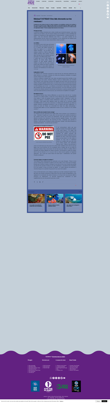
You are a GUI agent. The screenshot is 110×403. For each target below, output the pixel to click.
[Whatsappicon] (51, 378)
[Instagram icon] (56, 378)
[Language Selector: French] (80, 4)
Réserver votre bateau (74, 370)
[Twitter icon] (61, 378)
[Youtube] (108, 17)
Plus (75, 7)
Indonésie (70, 7)
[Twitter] (108, 14)
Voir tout (80, 191)
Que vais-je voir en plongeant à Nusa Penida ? (73, 206)
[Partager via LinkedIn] (40, 181)
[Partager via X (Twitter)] (37, 181)
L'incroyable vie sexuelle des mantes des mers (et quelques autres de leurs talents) (36, 206)
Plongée (47, 7)
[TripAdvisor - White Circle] (108, 11)
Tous (29, 7)
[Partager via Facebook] (34, 181)
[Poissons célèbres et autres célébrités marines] (55, 198)
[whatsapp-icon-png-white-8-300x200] (108, 2)
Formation (52, 7)
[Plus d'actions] (75, 15)
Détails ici (61, 401)
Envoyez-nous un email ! (58, 356)
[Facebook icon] (53, 378)
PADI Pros (65, 7)
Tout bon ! (104, 401)
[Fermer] (108, 401)
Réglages (98, 401)
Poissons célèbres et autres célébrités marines (53, 206)
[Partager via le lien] (42, 181)
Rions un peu (42, 7)
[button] (80, 7)
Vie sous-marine (34, 7)
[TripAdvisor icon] (59, 378)
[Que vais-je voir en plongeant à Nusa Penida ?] (73, 198)
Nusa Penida (59, 7)
